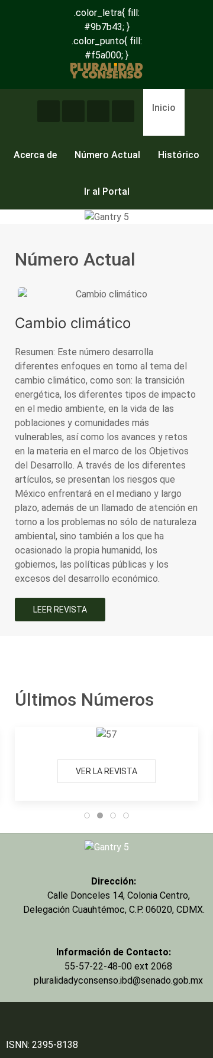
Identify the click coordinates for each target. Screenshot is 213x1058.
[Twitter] (48, 111)
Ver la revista (106, 771)
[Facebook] (98, 111)
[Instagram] (73, 111)
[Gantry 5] (107, 846)
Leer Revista (60, 609)
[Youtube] (123, 111)
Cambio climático (73, 323)
